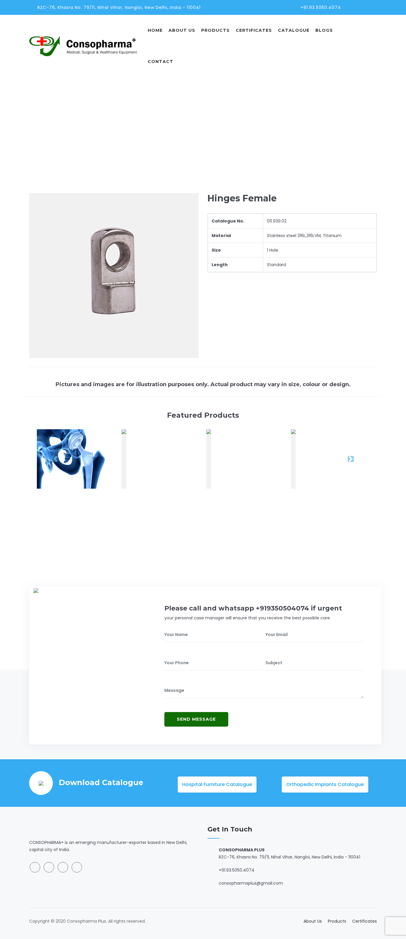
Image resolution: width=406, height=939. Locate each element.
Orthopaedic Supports (314, 122)
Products (215, 30)
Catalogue (293, 30)
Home (155, 30)
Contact (160, 61)
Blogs (324, 30)
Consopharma (267, 122)
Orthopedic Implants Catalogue (325, 784)
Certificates (254, 30)
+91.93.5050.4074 (320, 7)
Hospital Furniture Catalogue (217, 784)
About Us (182, 30)
